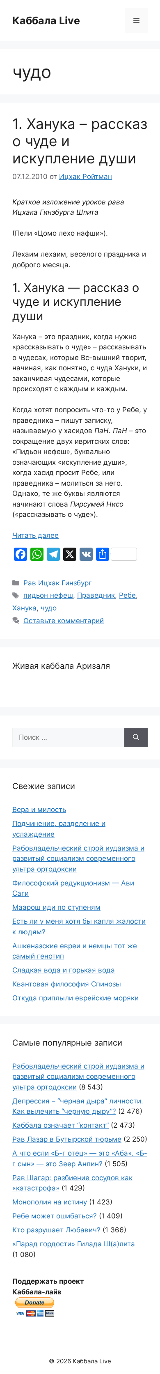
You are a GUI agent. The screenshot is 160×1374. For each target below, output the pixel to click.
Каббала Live (46, 20)
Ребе (127, 595)
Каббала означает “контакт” (60, 1125)
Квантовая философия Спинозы (66, 984)
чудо (49, 608)
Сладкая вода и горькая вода (63, 970)
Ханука (24, 608)
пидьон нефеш (48, 595)
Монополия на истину (49, 1202)
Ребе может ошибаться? (54, 1216)
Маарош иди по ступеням (56, 907)
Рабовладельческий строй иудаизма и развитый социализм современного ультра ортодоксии (78, 858)
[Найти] (136, 738)
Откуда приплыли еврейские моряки (75, 998)
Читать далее (35, 535)
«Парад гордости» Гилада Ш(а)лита (73, 1244)
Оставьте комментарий (63, 621)
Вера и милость (39, 809)
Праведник (96, 595)
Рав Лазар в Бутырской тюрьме (66, 1139)
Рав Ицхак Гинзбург (57, 583)
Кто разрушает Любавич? (56, 1230)
